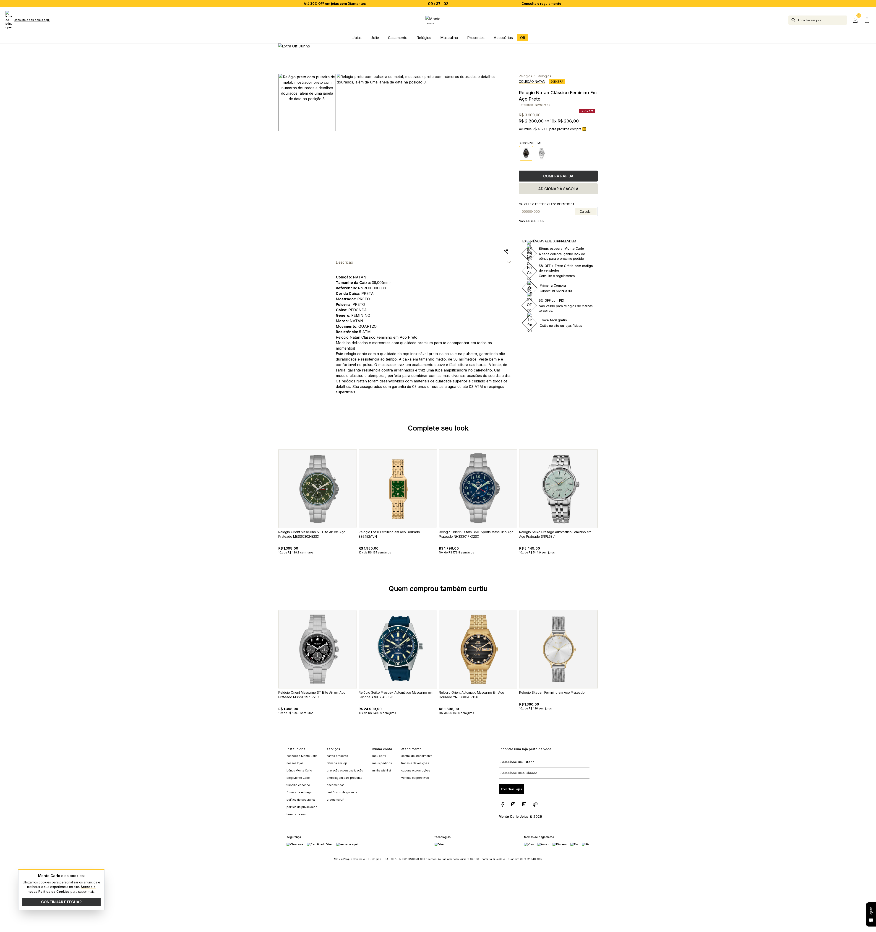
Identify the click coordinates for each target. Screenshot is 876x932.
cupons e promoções (415, 770)
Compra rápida (558, 176)
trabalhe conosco (298, 785)
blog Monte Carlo (298, 777)
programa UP (335, 799)
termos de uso (296, 814)
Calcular (586, 211)
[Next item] (604, 512)
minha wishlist (381, 770)
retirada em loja (337, 763)
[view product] (317, 488)
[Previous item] (271, 512)
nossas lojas (295, 763)
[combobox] (822, 20)
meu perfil (379, 756)
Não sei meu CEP (532, 221)
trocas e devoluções (415, 763)
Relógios (525, 76)
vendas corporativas (415, 777)
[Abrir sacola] (867, 20)
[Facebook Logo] (502, 804)
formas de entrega (299, 792)
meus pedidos (382, 763)
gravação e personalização (345, 770)
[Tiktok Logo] (535, 804)
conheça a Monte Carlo (302, 756)
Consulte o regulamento (541, 3)
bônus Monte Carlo (299, 770)
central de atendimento (417, 756)
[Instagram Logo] (513, 804)
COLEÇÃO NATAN (532, 81)
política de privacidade (302, 807)
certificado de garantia (342, 792)
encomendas (335, 785)
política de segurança (301, 799)
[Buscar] (793, 20)
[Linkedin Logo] (524, 804)
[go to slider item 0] (307, 102)
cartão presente (337, 756)
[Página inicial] (438, 20)
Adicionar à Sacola (558, 189)
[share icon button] (506, 251)
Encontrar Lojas (511, 789)
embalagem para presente (344, 777)
